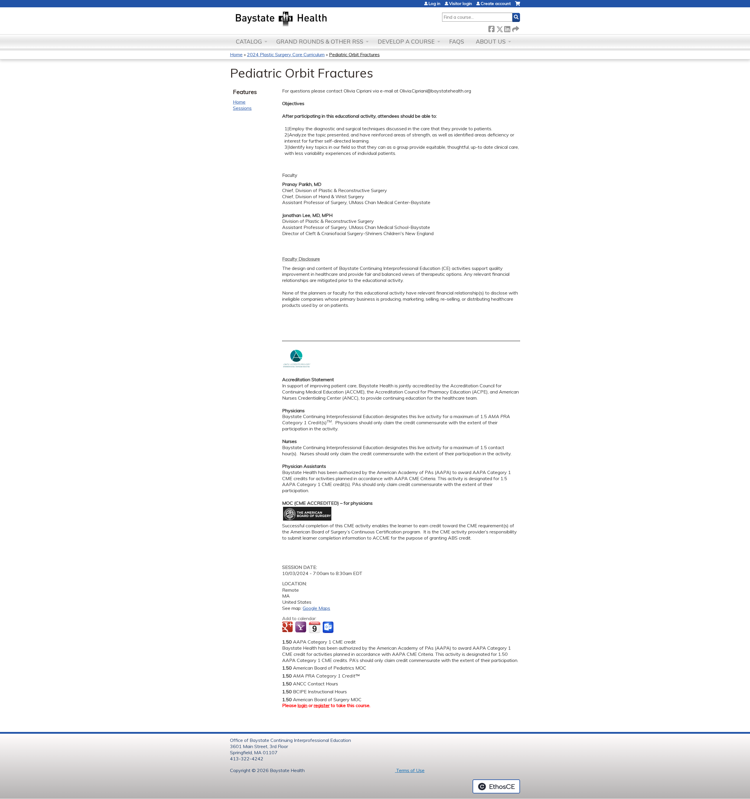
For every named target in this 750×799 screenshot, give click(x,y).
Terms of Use (410, 770)
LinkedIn (507, 28)
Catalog (249, 41)
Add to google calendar (288, 627)
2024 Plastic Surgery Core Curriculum (286, 54)
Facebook (491, 28)
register (322, 705)
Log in (434, 3)
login (302, 705)
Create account (496, 3)
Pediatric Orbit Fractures (354, 54)
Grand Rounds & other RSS (319, 41)
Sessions (242, 108)
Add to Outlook (329, 627)
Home (236, 54)
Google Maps (316, 608)
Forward (515, 28)
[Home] (308, 19)
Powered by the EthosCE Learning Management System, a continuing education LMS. (496, 786)
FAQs (456, 41)
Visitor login (460, 3)
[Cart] (517, 5)
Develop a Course (406, 41)
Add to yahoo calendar (301, 627)
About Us (491, 41)
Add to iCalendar (314, 627)
